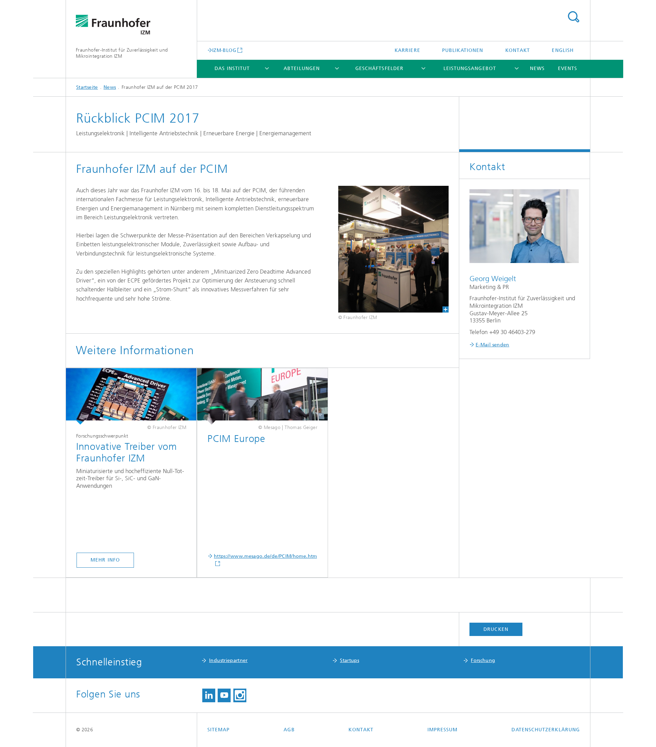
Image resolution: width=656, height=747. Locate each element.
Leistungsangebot (469, 68)
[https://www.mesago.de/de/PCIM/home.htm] (262, 396)
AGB (289, 730)
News (537, 68)
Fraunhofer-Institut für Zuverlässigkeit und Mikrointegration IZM (122, 53)
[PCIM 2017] (393, 249)
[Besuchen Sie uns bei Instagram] (239, 695)
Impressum (442, 730)
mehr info (105, 560)
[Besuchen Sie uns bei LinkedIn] (208, 695)
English (563, 50)
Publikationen (462, 50)
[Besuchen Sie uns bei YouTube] (224, 695)
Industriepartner (228, 660)
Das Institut (232, 68)
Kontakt (517, 50)
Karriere (407, 50)
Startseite (87, 87)
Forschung (483, 660)
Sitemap (218, 730)
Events (567, 68)
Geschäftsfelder (379, 68)
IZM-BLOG (224, 50)
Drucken (495, 629)
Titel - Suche (573, 17)
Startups (349, 660)
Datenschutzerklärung (545, 730)
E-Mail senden (492, 345)
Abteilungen (302, 68)
